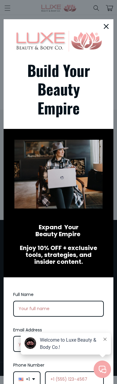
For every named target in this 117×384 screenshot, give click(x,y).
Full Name (23, 294)
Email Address (27, 330)
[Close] (106, 26)
